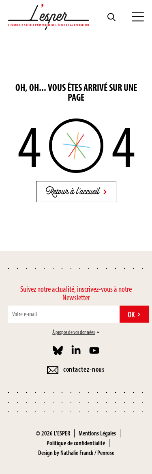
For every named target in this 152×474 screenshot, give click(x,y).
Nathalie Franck (76, 453)
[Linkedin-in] (76, 350)
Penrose (105, 453)
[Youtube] (94, 350)
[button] (138, 17)
